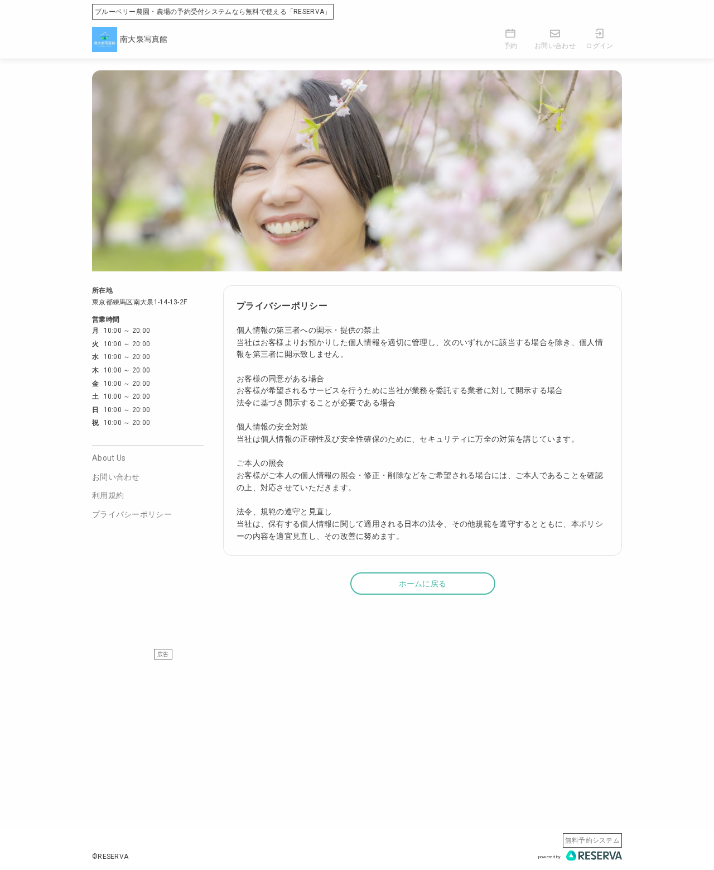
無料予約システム (592, 840)
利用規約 (108, 495)
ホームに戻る (423, 583)
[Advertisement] (357, 738)
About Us (109, 457)
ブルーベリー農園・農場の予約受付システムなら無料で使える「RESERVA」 (213, 12)
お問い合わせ (116, 476)
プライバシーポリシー (132, 514)
